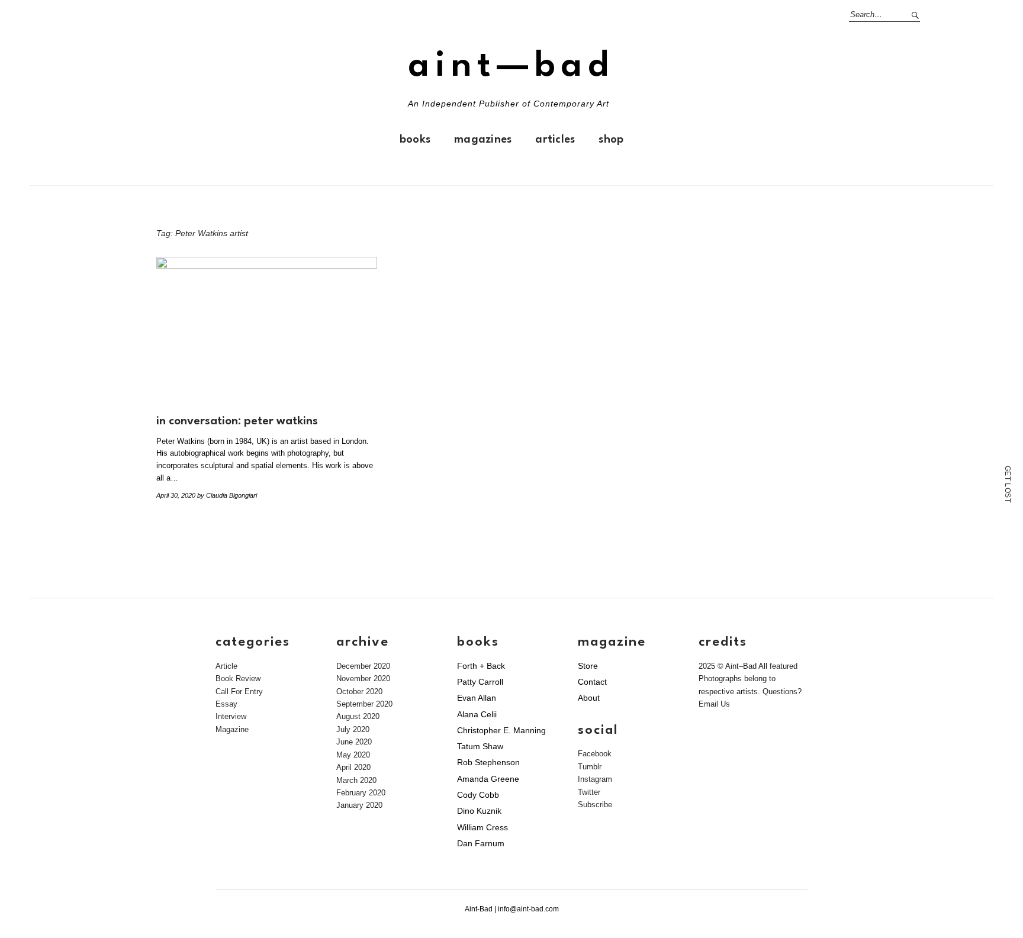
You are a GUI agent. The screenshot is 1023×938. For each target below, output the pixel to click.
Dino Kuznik (479, 810)
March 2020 (356, 780)
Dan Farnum (480, 843)
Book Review (237, 678)
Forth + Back (481, 666)
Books (415, 139)
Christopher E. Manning (501, 730)
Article (226, 666)
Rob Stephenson (488, 762)
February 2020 (360, 792)
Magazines (482, 139)
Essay (226, 704)
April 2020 (353, 767)
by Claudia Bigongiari (227, 495)
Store (588, 666)
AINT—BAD (511, 66)
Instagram (595, 779)
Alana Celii (477, 714)
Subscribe (595, 804)
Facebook (595, 753)
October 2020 (359, 691)
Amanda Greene (488, 779)
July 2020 (352, 729)
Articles (555, 139)
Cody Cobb (478, 795)
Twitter (589, 792)
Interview (230, 716)
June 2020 (354, 741)
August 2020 (357, 716)
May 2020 (353, 754)
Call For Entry (239, 691)
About (589, 697)
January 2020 (359, 805)
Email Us (714, 704)
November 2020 (363, 678)
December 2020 (363, 666)
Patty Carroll (480, 681)
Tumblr (589, 766)
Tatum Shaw (480, 746)
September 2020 (364, 704)
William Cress (482, 827)
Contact (592, 681)
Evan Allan (476, 697)
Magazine (232, 729)
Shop (611, 139)
